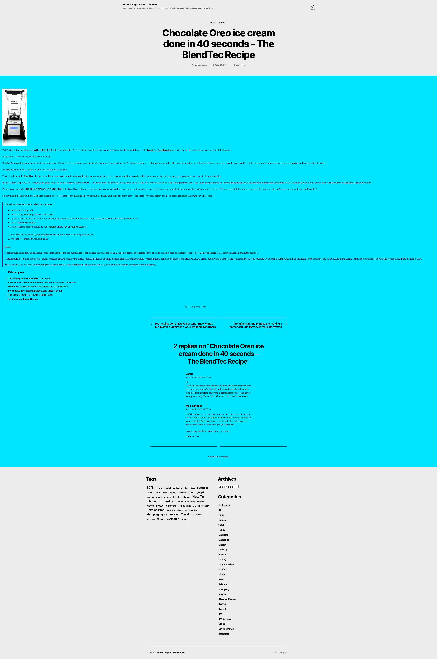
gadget (197, 307)
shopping (153, 514)
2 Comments (239, 65)
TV (192, 514)
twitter (198, 515)
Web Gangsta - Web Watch (140, 4)
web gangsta (203, 65)
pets (194, 506)
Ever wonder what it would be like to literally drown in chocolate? (42, 282)
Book (193, 488)
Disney (172, 492)
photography (203, 506)
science (193, 510)
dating (165, 492)
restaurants (170, 510)
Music (150, 505)
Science (223, 584)
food (212, 23)
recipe (203, 307)
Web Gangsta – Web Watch (171, 652)
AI (219, 510)
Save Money (182, 510)
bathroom (177, 488)
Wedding (185, 520)
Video (160, 519)
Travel (185, 514)
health (176, 497)
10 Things (154, 487)
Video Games (226, 629)
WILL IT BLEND (43, 150)
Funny (221, 529)
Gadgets (222, 23)
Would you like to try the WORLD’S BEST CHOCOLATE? (38, 286)
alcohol (168, 488)
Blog (186, 488)
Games (222, 544)
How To (198, 497)
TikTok (222, 604)
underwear (151, 520)
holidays (186, 497)
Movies (200, 501)
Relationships (155, 510)
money (179, 501)
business (202, 487)
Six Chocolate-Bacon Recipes (23, 299)
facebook (182, 492)
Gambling (150, 497)
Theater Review (227, 599)
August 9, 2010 (221, 65)
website (172, 519)
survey (174, 514)
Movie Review (190, 502)
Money (222, 559)
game (159, 497)
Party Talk (185, 505)
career (150, 492)
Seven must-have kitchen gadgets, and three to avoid (35, 290)
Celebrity (157, 492)
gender (167, 497)
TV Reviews (225, 619)
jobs (160, 502)
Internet (152, 501)
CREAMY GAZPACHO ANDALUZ (42, 189)
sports (164, 514)
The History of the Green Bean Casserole (29, 278)
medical (169, 501)
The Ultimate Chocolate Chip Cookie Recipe (30, 294)
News (160, 505)
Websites (223, 633)
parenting (171, 505)
